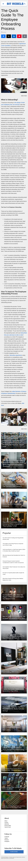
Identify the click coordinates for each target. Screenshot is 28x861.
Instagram (6, 841)
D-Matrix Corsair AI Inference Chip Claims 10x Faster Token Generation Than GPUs (14, 689)
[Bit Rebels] (14, 5)
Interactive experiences (15, 355)
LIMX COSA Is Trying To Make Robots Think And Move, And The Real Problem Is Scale (13, 636)
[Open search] (25, 3)
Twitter (6, 838)
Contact (6, 822)
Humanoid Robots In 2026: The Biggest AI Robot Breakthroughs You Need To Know (13, 597)
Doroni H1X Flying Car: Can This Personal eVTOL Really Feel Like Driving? (13, 709)
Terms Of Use (7, 827)
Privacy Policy (7, 825)
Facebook (6, 836)
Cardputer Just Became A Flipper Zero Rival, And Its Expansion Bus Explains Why (13, 806)
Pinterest (6, 839)
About (5, 820)
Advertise (6, 824)
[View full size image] (14, 85)
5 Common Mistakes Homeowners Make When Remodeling (11, 728)
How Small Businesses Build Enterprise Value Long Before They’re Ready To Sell (12, 524)
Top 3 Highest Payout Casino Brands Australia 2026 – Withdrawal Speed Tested (13, 769)
